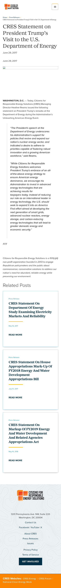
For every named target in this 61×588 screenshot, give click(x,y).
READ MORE (15, 334)
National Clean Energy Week (17, 581)
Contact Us (30, 522)
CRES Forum (45, 578)
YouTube (34, 527)
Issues (30, 543)
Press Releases (30, 538)
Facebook (24, 527)
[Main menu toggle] (55, 7)
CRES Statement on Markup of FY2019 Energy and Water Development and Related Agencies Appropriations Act (29, 433)
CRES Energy (29, 578)
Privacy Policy (31, 549)
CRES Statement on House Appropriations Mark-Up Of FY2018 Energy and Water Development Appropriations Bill (30, 371)
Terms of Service (30, 554)
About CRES (30, 533)
